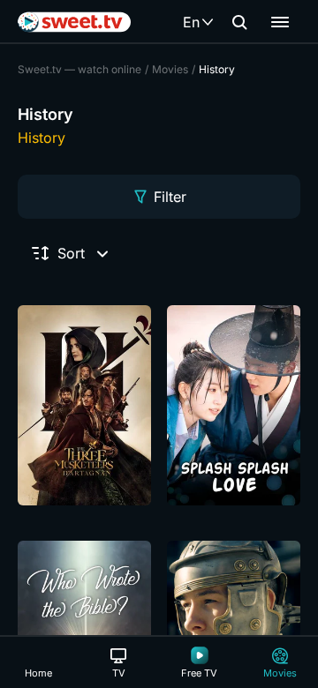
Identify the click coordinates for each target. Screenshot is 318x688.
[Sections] (280, 22)
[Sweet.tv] (74, 22)
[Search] (239, 22)
